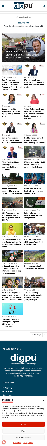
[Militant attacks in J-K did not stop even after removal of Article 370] (34, 152)
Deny (23, 431)
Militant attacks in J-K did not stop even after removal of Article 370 (34, 164)
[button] (43, 400)
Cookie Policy (17, 443)
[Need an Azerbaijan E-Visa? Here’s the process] (34, 255)
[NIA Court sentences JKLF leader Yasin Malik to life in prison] (34, 229)
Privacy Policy (28, 443)
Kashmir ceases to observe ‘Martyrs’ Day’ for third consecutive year (12, 191)
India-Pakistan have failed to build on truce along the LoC (33, 215)
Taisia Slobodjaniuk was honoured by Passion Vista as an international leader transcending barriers (34, 113)
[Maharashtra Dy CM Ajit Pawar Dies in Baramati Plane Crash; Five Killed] (23, 47)
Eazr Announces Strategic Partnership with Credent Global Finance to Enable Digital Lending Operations (12, 84)
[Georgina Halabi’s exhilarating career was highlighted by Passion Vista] (12, 98)
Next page (36, 335)
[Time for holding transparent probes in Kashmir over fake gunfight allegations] (34, 282)
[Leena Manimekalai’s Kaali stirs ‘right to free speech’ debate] (34, 178)
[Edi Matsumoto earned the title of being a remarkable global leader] (34, 127)
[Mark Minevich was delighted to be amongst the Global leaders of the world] (34, 69)
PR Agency (7, 388)
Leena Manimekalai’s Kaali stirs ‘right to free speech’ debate (33, 191)
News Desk (23, 22)
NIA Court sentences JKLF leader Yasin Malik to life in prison (33, 242)
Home (20, 17)
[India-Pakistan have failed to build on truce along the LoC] (34, 202)
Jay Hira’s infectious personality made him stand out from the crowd (12, 140)
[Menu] (3, 6)
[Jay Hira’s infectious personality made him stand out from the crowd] (12, 127)
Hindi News (7, 395)
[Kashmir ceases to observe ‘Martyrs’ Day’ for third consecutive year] (12, 178)
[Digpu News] (23, 5)
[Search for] (44, 6)
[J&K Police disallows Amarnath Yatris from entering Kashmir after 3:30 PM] (12, 202)
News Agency (8, 391)
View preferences (23, 438)
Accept (23, 424)
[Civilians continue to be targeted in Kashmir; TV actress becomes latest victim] (12, 229)
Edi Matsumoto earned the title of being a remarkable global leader (34, 140)
